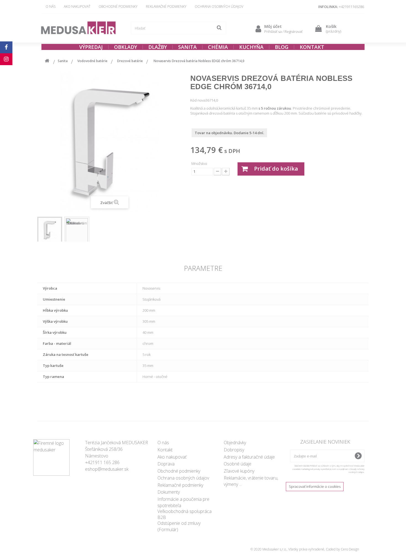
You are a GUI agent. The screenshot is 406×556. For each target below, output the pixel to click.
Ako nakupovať (77, 6)
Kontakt (165, 450)
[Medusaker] (78, 28)
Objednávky (235, 442)
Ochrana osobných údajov (219, 6)
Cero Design (350, 549)
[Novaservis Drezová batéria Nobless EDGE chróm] (50, 230)
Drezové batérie (130, 61)
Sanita (63, 61)
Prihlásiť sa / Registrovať (283, 31)
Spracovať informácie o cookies (315, 486)
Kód (193, 100)
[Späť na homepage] (47, 61)
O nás (51, 6)
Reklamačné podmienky (166, 6)
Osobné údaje (237, 464)
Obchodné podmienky (118, 6)
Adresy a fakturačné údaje (249, 457)
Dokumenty (168, 492)
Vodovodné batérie (92, 61)
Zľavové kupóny (239, 471)
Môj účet (273, 26)
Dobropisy (234, 450)
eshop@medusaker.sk (106, 469)
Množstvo (199, 163)
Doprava (166, 464)
